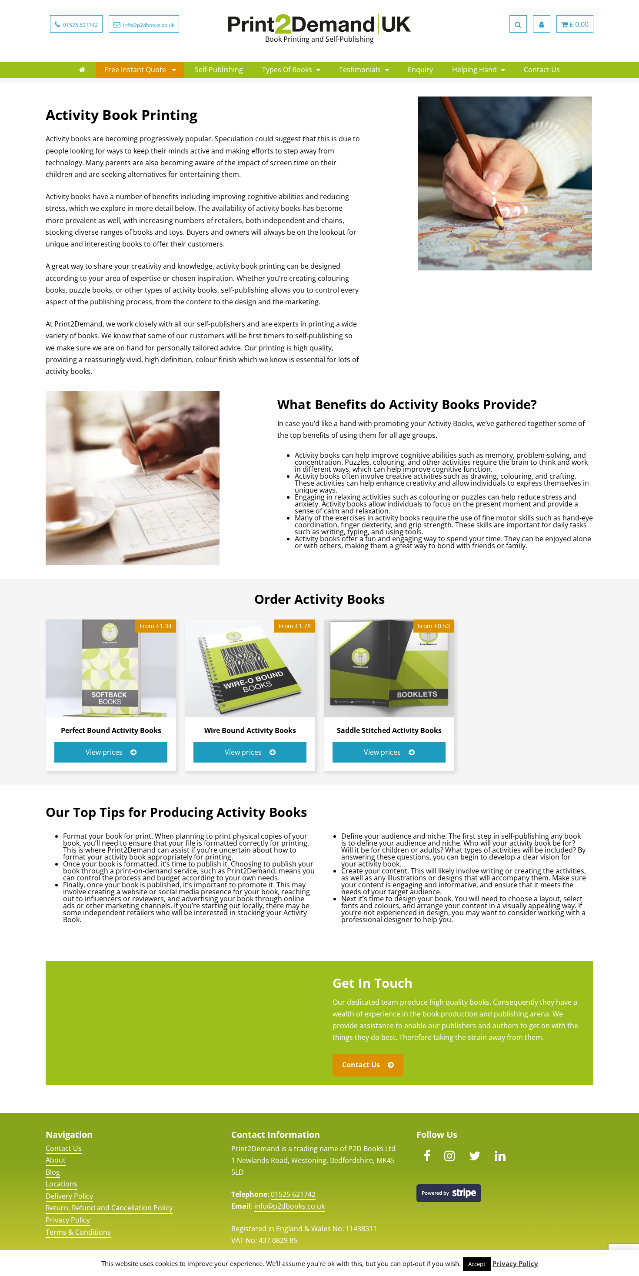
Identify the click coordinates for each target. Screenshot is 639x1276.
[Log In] (541, 24)
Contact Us (542, 69)
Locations (61, 1184)
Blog (53, 1172)
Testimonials (360, 69)
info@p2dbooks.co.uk (289, 1206)
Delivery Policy (69, 1196)
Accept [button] (477, 1264)
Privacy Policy (68, 1220)
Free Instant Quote (136, 69)
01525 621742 (293, 1194)
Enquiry (420, 69)
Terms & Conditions (78, 1232)
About (56, 1160)
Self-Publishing (219, 69)
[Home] (82, 69)
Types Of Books (287, 69)
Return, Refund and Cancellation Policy (109, 1208)
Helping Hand (474, 69)
